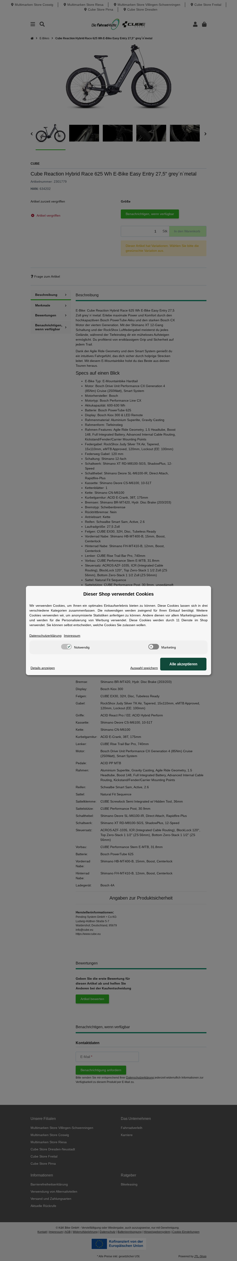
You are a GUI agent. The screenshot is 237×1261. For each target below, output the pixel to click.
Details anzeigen (43, 668)
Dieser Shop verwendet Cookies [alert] (118, 594)
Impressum (72, 635)
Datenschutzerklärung (45, 635)
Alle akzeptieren (183, 664)
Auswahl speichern (144, 668)
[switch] (66, 646)
